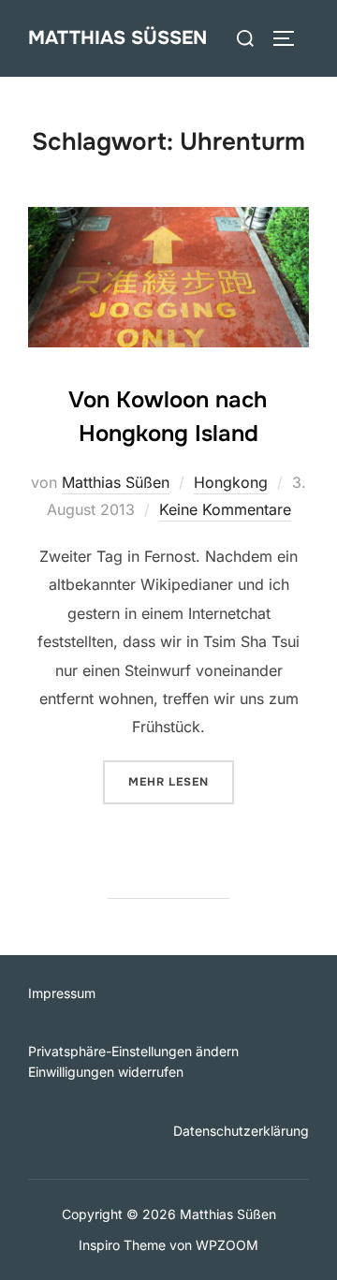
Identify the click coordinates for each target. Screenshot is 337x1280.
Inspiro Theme (122, 1245)
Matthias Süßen (117, 38)
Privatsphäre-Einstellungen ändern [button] (133, 1051)
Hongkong (231, 482)
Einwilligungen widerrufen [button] (105, 1072)
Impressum (61, 993)
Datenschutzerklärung (241, 1131)
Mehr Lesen (181, 781)
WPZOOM (227, 1245)
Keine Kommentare (225, 509)
